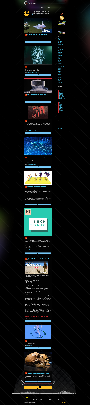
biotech (63, 23)
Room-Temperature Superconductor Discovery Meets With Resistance (37, 95)
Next (37, 388)
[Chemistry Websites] (61, 16)
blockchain (64, 24)
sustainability (61, 32)
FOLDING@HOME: (50, 398)
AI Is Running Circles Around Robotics (33, 341)
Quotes (59, 2)
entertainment (34, 318)
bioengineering (60, 52)
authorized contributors (37, 14)
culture (64, 25)
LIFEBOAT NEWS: (41, 396)
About (39, 2)
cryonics (59, 62)
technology (63, 32)
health (41, 202)
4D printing (59, 39)
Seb (59, 113)
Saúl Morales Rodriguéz (61, 89)
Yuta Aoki (60, 104)
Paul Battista (28, 345)
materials (31, 99)
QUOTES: (59, 399)
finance (59, 78)
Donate (52, 2)
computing (32, 164)
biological (59, 53)
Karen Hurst (60, 97)
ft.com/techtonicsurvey (47, 245)
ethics (59, 75)
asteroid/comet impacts (61, 48)
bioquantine (63, 22)
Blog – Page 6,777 (45, 7)
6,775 (35, 387)
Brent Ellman (61, 112)
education (59, 69)
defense (59, 65)
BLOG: (40, 397)
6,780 (47, 387)
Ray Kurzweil (60, 41)
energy (59, 72)
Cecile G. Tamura (61, 103)
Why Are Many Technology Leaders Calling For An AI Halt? (37, 121)
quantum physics (43, 251)
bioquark (60, 23)
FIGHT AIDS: (32, 398)
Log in (33, 14)
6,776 (37, 387)
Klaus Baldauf (61, 102)
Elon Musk (59, 42)
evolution (59, 76)
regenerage (63, 30)
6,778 (42, 387)
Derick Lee (60, 105)
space (59, 32)
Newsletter (57, 2)
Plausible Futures (60, 127)
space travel (35, 164)
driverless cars (60, 67)
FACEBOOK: (32, 396)
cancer (60, 25)
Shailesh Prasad (28, 39)
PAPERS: (41, 399)
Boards (43, 2)
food (36, 318)
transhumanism (60, 33)
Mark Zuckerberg (60, 44)
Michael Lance (61, 114)
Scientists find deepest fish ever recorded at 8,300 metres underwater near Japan (37, 35)
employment (59, 70)
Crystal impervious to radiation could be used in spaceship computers (37, 157)
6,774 (33, 387)
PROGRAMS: (59, 398)
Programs (45, 2)
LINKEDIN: (50, 396)
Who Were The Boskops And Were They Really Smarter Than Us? (38, 373)
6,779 (44, 387)
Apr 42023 (26, 34)
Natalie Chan (61, 109)
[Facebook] (59, 402)
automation (59, 50)
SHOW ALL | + (59, 118)
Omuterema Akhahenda (60, 101)
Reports (48, 2)
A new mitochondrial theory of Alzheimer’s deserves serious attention (37, 66)
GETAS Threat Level (26, 398)
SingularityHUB (60, 128)
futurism (31, 39)
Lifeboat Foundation (28, 402)
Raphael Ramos (61, 108)
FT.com (36, 249)
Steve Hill (60, 111)
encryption (59, 71)
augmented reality (60, 49)
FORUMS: (50, 399)
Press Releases (64, 2)
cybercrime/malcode (60, 64)
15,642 (50, 387)
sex (37, 318)
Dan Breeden (28, 318)
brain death (59, 25)
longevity (61, 29)
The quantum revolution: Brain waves (33, 238)
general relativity (60, 82)
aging (59, 21)
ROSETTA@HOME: (33, 399)
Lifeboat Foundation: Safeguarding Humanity (30, 3)
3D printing (59, 38)
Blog (41, 2)
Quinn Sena (60, 91)
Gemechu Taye (61, 95)
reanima (61, 30)
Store (61, 2)
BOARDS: (59, 397)
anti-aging (64, 21)
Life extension (63, 28)
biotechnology (60, 24)
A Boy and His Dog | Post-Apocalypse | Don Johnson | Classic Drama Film (39, 259)
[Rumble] (65, 402)
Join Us (54, 2)
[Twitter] (61, 402)
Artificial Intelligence (60, 22)
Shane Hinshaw (61, 107)
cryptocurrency (62, 25)
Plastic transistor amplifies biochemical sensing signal (36, 186)
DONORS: (50, 397)
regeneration (60, 31)
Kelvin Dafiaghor (61, 96)
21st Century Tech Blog (29, 130)
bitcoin (62, 24)
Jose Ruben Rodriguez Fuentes (30, 202)
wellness (63, 33)
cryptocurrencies (60, 63)
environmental (60, 74)
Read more (38, 42)
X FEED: (32, 397)
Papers (50, 2)
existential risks (60, 77)
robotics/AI (35, 130)
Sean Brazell (61, 110)
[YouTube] (64, 402)
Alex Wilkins (27, 162)
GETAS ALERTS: (59, 396)
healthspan (62, 27)
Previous (28, 387)
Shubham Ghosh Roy (29, 164)
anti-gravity (59, 46)
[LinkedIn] (62, 402)
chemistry (37, 202)
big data (59, 51)
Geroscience (59, 124)
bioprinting (59, 54)
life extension (35, 72)
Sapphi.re (35, 402)
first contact (59, 79)
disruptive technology (61, 66)
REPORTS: (41, 398)
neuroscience (37, 72)
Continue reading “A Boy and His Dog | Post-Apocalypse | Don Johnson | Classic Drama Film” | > (36, 316)
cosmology (59, 61)
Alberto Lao (60, 106)
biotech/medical (32, 72)
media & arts (37, 251)
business (32, 130)
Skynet (59, 43)
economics (59, 68)
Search (65, 12)
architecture (59, 47)
